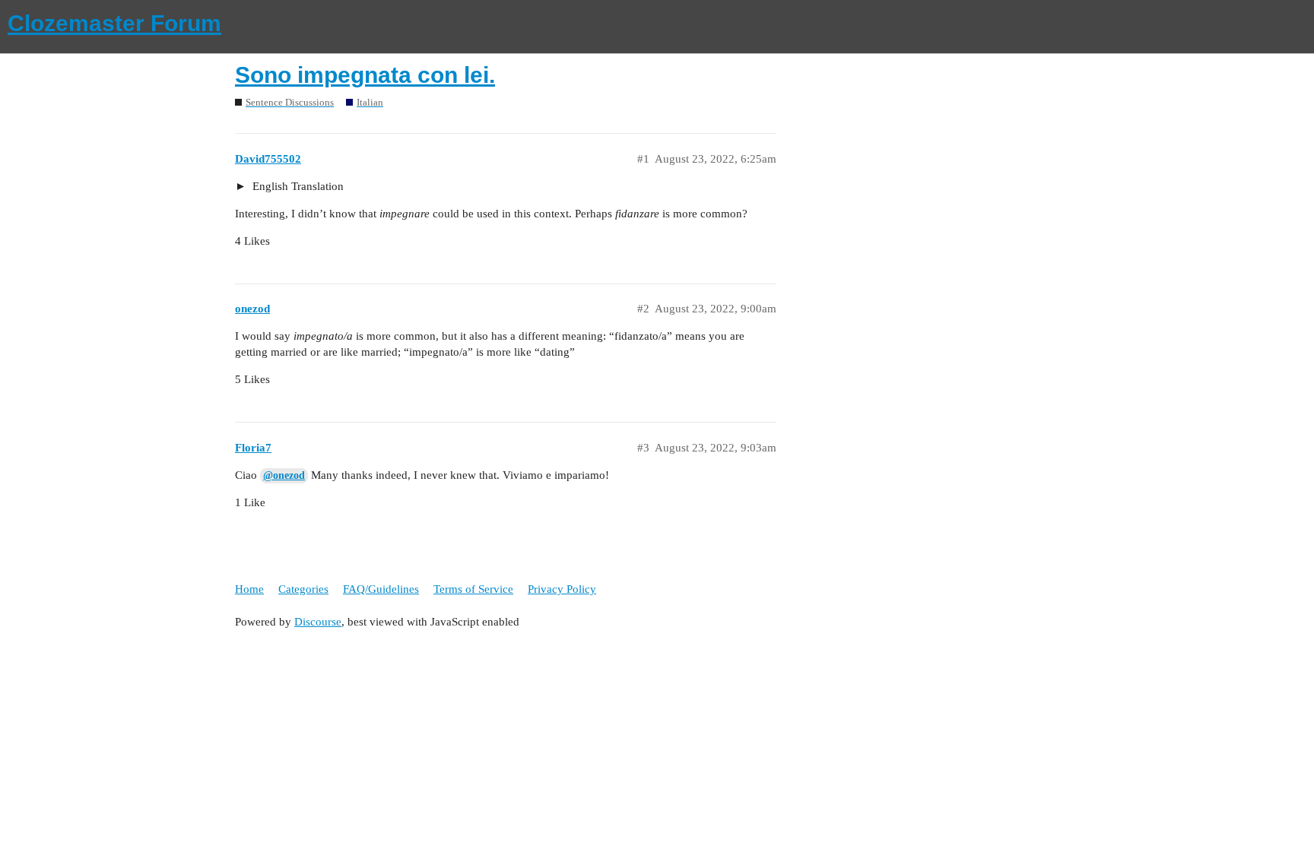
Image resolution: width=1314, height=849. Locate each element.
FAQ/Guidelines (381, 589)
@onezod (284, 475)
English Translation (296, 186)
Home (249, 589)
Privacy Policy (562, 589)
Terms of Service (473, 589)
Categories (303, 589)
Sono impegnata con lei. (365, 74)
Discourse (317, 622)
